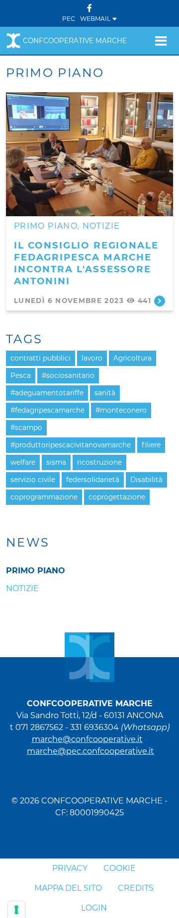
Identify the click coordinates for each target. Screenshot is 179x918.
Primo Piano (46, 226)
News (28, 543)
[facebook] (89, 8)
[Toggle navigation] (161, 41)
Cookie (119, 868)
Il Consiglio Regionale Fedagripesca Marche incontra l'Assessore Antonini (86, 263)
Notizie (101, 226)
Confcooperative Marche (75, 41)
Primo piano (35, 570)
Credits (136, 888)
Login (94, 908)
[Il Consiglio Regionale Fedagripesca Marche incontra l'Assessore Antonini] (89, 154)
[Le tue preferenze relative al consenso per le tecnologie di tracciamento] (16, 909)
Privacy (70, 868)
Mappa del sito (68, 888)
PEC (68, 18)
